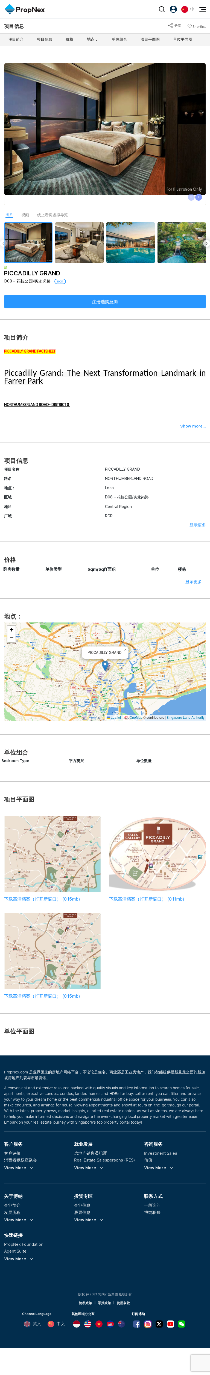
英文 (37, 1323)
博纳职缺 (152, 1212)
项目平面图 (150, 39)
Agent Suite (15, 1251)
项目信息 (44, 39)
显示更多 (197, 525)
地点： (92, 39)
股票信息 (82, 1212)
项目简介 (16, 39)
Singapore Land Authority (186, 717)
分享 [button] (177, 26)
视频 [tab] (25, 215)
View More (15, 1167)
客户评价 (12, 1153)
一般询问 (152, 1205)
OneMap (136, 717)
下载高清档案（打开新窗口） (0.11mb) (146, 899)
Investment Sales (160, 1153)
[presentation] (191, 197)
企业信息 (82, 1205)
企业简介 (12, 1205)
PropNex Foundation (23, 1244)
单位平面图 (182, 39)
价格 (69, 39)
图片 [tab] (9, 214)
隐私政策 (85, 1303)
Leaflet (115, 717)
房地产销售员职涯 (90, 1153)
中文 (61, 1323)
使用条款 (123, 1303)
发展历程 (12, 1212)
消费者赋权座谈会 (20, 1160)
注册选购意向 (105, 301)
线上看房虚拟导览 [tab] (52, 215)
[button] (105, 666)
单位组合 (119, 39)
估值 (148, 1160)
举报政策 (104, 1303)
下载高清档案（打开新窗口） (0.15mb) (42, 899)
